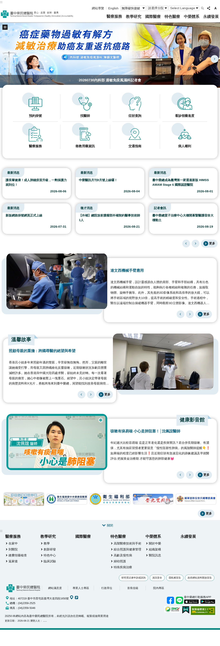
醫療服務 (114, 16)
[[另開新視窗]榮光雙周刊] (153, 499)
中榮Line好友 (179, 600)
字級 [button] (215, 8)
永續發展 (211, 16)
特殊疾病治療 (123, 567)
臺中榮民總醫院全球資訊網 (37, 14)
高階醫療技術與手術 (127, 543)
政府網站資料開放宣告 (200, 577)
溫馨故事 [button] (21, 339)
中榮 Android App (207, 601)
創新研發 (50, 549)
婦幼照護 (120, 561)
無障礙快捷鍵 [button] (131, 8)
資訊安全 (157, 577)
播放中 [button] (5, 27)
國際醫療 (153, 16)
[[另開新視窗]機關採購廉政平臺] (24, 499)
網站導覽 (98, 8)
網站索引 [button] (202, 8)
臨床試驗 (50, 561)
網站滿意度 (55, 588)
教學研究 (133, 16)
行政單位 (106, 588)
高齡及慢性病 (123, 555)
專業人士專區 (81, 588)
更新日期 (9, 620)
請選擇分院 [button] (156, 8)
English (113, 8)
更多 (212, 243)
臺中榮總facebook (170, 600)
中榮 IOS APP (191, 601)
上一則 (5, 59)
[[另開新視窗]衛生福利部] (110, 499)
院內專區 (158, 588)
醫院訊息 (155, 555)
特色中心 (50, 555)
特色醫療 (172, 16)
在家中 (13, 543)
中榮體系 (191, 16)
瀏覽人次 (35, 620)
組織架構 (155, 549)
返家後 (13, 561)
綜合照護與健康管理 (127, 549)
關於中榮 (155, 543)
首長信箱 (132, 588)
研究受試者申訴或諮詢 (133, 577)
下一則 (214, 59)
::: (1, 2)
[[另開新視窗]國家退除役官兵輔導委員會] (196, 499)
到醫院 (13, 549)
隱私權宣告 (175, 577)
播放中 (3, 171)
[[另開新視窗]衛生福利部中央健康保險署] (67, 499)
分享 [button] (208, 8)
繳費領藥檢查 (18, 555)
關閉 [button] (110, 525)
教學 (47, 543)
